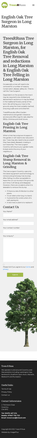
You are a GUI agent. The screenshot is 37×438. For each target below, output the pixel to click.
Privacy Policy (6, 392)
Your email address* (10, 220)
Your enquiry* (8, 236)
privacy (5, 269)
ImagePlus (14, 432)
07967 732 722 (10, 415)
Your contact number (11, 228)
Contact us (5, 395)
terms (28, 267)
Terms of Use (6, 389)
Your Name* (7, 211)
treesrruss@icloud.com (13, 418)
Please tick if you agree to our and (18, 268)
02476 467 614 (9, 413)
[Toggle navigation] (33, 5)
